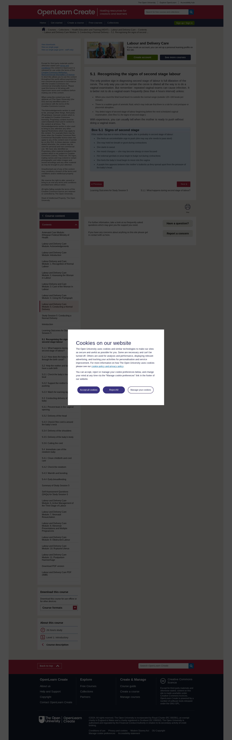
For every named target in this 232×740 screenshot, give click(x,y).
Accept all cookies (88, 390)
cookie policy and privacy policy (107, 366)
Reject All (113, 390)
